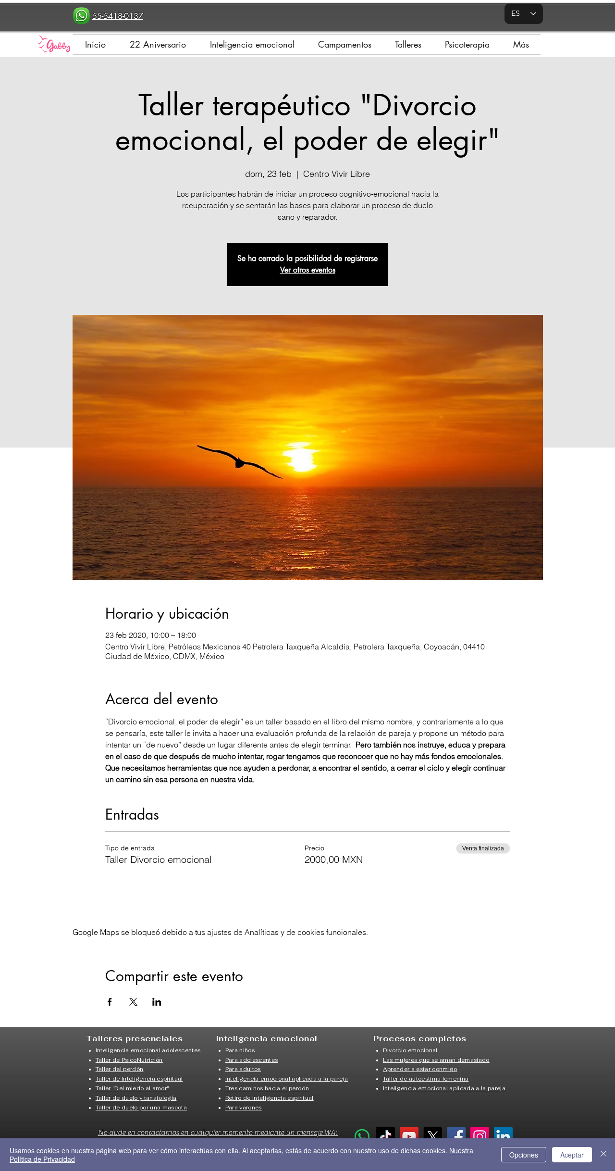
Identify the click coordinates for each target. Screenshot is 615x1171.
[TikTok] (385, 1136)
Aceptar (572, 1154)
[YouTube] (409, 1136)
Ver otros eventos (307, 270)
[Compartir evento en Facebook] (109, 1002)
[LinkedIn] (503, 1136)
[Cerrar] (603, 1154)
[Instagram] (479, 1136)
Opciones (523, 1154)
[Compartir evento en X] (133, 1002)
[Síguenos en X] (432, 1136)
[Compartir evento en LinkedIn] (156, 1002)
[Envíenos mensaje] (362, 1136)
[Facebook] (456, 1136)
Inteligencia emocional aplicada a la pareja (286, 1078)
